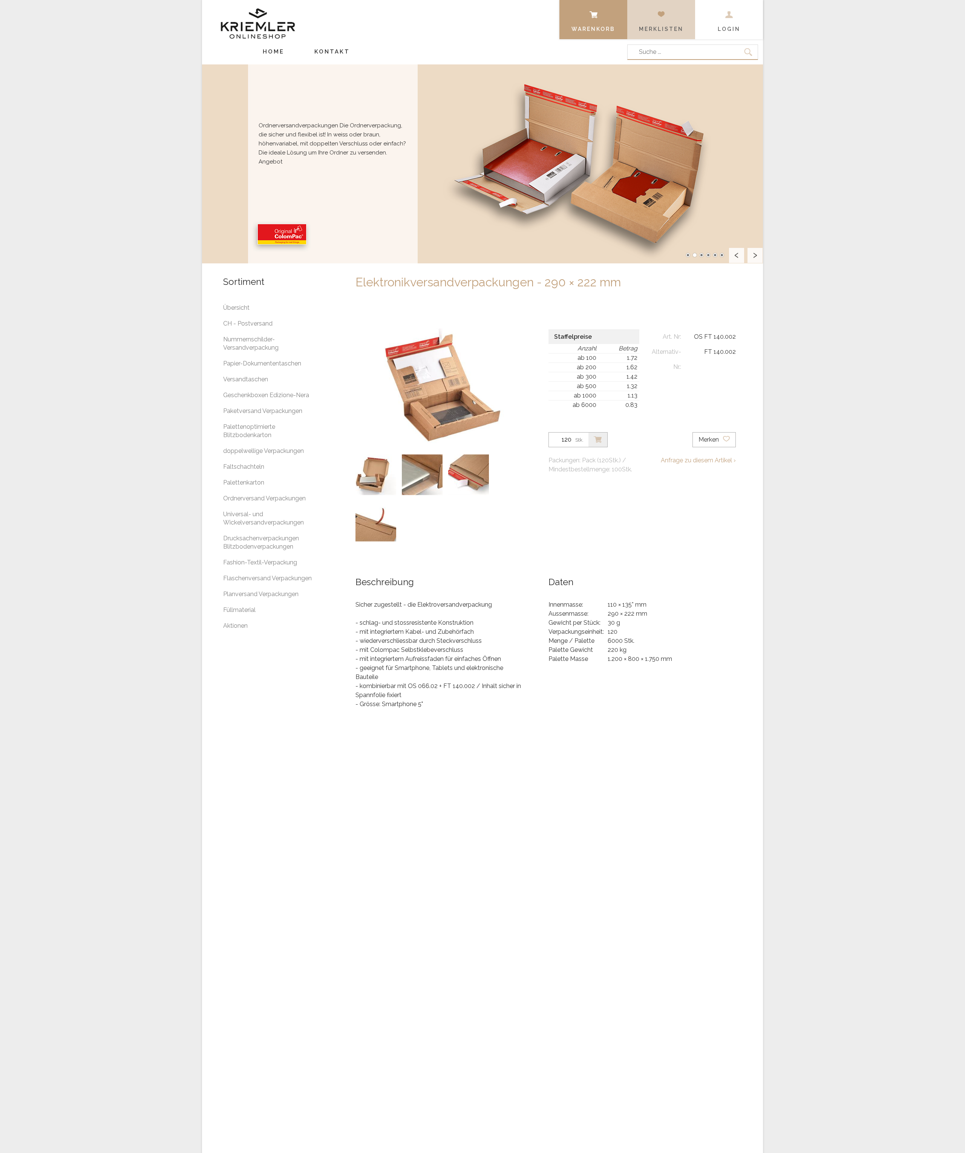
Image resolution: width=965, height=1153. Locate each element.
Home (273, 51)
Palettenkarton (243, 482)
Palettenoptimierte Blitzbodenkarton (249, 431)
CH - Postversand (248, 323)
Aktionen (235, 625)
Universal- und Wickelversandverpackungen (263, 518)
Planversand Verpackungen (261, 594)
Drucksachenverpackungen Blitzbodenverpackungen (261, 542)
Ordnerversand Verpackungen (264, 498)
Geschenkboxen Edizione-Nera (266, 395)
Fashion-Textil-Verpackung (260, 562)
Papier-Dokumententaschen (262, 363)
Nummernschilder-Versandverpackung (251, 343)
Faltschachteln (243, 466)
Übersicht (236, 307)
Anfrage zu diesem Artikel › (698, 460)
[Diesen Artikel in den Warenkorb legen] (597, 440)
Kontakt (332, 51)
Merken (709, 439)
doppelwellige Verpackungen (263, 450)
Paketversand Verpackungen (262, 410)
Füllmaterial (239, 609)
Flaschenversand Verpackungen (267, 578)
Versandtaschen (245, 379)
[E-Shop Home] (258, 18)
